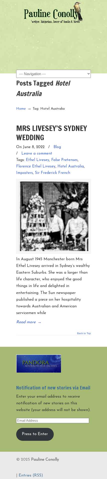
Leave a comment (36, 154)
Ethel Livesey (37, 160)
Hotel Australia (70, 166)
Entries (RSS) (31, 476)
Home (21, 109)
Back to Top (84, 333)
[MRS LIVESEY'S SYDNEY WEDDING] (53, 216)
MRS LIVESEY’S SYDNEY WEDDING (51, 132)
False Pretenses (64, 160)
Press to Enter (35, 434)
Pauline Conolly (53, 12)
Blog (57, 147)
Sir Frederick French (52, 173)
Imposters (24, 173)
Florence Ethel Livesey (35, 166)
